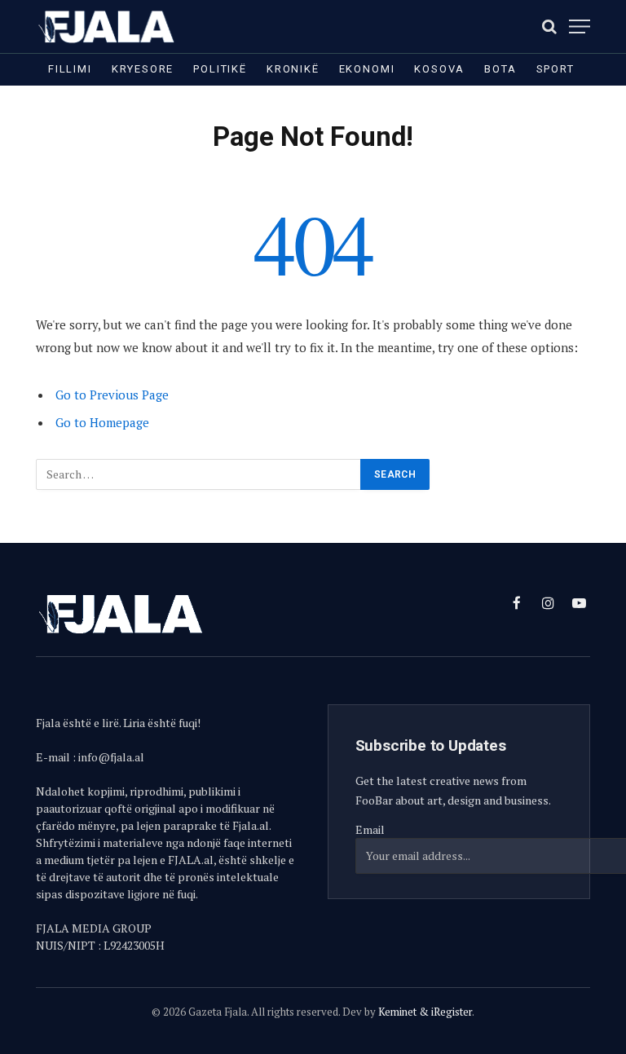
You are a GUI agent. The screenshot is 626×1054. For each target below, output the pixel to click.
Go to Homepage (102, 422)
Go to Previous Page (112, 394)
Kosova (439, 69)
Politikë (220, 69)
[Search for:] (199, 474)
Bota (500, 69)
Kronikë (293, 69)
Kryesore (143, 69)
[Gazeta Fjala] (107, 26)
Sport (555, 69)
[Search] (549, 26)
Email (370, 829)
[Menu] (579, 26)
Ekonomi (367, 69)
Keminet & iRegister (425, 1011)
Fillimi (70, 69)
